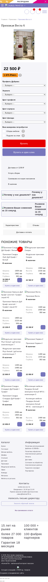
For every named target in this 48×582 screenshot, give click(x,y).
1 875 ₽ (7, 75)
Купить (24, 143)
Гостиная (4, 449)
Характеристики (12, 225)
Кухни (3, 446)
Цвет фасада (8, 118)
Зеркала (6, 91)
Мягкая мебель (6, 452)
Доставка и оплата (24, 232)
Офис (3, 470)
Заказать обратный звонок (24, 503)
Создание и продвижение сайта (12, 573)
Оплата (28, 457)
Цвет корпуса (8, 109)
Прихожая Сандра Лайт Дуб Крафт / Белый (10, 257)
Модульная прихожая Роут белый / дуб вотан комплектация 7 (12, 351)
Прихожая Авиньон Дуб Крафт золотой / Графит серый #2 (12, 304)
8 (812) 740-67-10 (16, 5)
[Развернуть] (6, 578)
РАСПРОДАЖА (23, 2)
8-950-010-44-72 (24, 487)
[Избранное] (32, 11)
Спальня (4, 458)
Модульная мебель (8, 467)
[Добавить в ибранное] (43, 59)
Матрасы (4, 475)
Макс (6, 5)
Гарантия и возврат (32, 468)
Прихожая (12, 19)
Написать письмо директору (24, 498)
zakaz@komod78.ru (24, 494)
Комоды (4, 473)
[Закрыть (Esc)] (1, 578)
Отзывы (36, 225)
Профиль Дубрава (10, 81)
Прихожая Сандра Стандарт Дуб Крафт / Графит (12, 398)
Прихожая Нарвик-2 (34, 343)
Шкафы (4, 455)
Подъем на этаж (13, 136)
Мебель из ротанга (8, 478)
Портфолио (29, 471)
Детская (4, 461)
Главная (4, 19)
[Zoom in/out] (8, 578)
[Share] (3, 578)
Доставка (28, 460)
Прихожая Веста (33, 296)
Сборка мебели (12, 131)
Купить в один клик (24, 152)
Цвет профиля (8, 100)
